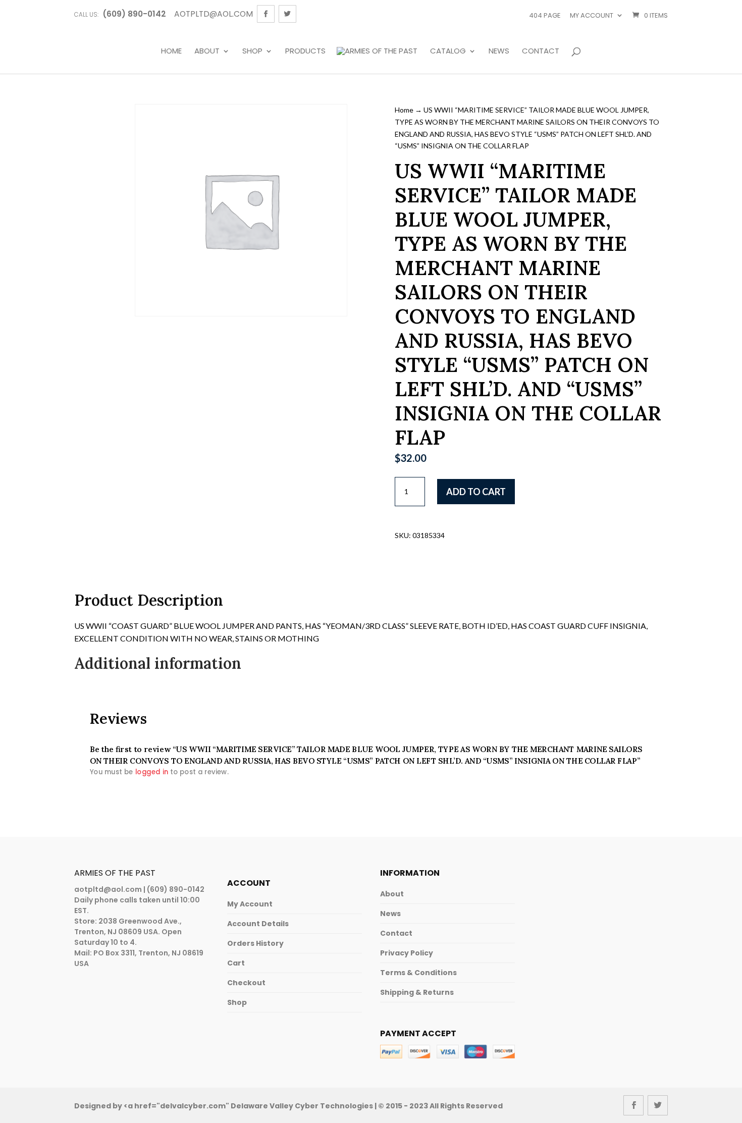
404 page (545, 15)
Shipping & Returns (417, 992)
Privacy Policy (406, 953)
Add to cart (476, 491)
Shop (252, 51)
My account (591, 15)
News (499, 51)
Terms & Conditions (418, 973)
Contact (540, 51)
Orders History (255, 943)
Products (305, 51)
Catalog (448, 51)
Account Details (258, 924)
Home (171, 51)
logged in (151, 771)
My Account (250, 904)
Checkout (246, 983)
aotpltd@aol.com (108, 889)
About (207, 51)
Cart (236, 963)
